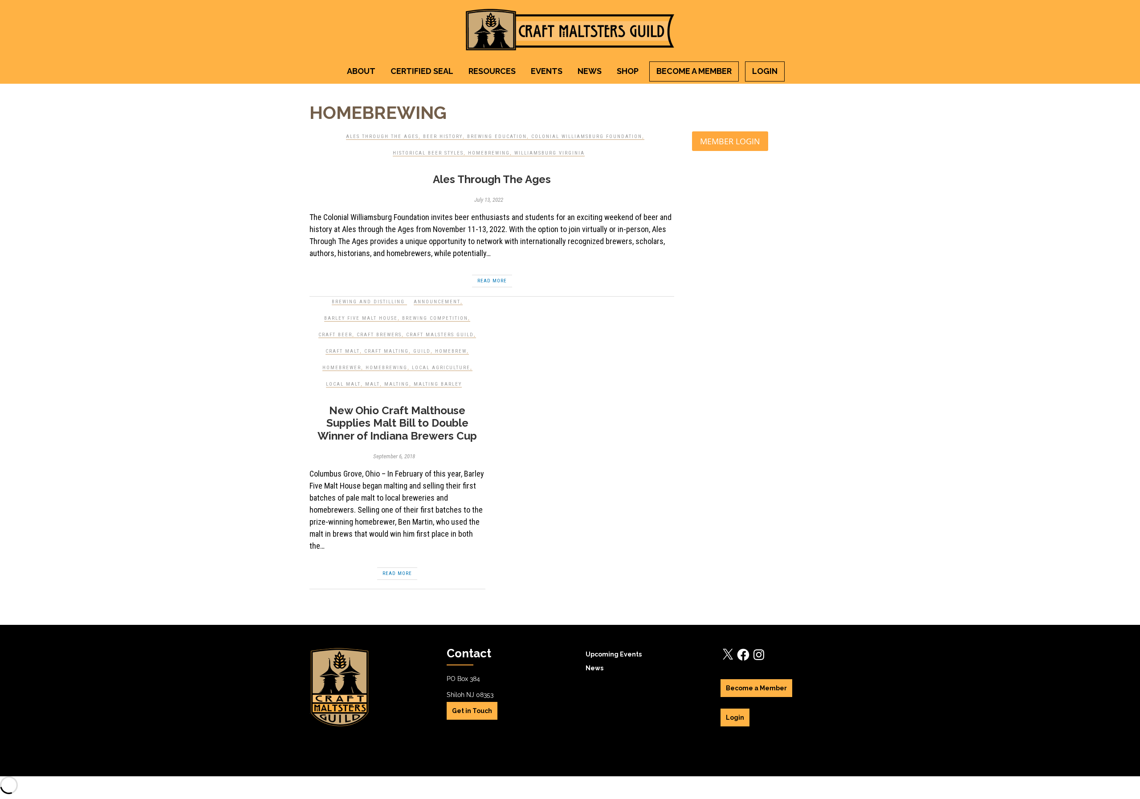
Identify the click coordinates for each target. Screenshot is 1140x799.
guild (422, 351)
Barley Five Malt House (361, 318)
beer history (443, 136)
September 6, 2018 (394, 456)
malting (396, 384)
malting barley (438, 384)
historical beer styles (428, 153)
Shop (628, 71)
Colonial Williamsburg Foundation (586, 136)
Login (765, 71)
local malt (343, 384)
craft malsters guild (440, 335)
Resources (492, 71)
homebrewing (489, 153)
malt (372, 384)
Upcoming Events (614, 654)
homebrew (451, 351)
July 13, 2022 (488, 199)
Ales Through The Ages (382, 136)
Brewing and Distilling (368, 302)
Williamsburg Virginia (549, 153)
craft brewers (379, 335)
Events (546, 71)
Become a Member (694, 71)
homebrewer (341, 368)
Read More (492, 281)
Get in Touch (472, 710)
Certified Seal (422, 71)
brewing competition (435, 318)
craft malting (386, 351)
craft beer (335, 335)
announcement (437, 302)
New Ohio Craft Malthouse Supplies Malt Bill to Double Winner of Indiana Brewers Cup (397, 423)
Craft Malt (343, 351)
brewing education (497, 136)
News (590, 71)
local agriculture (441, 368)
